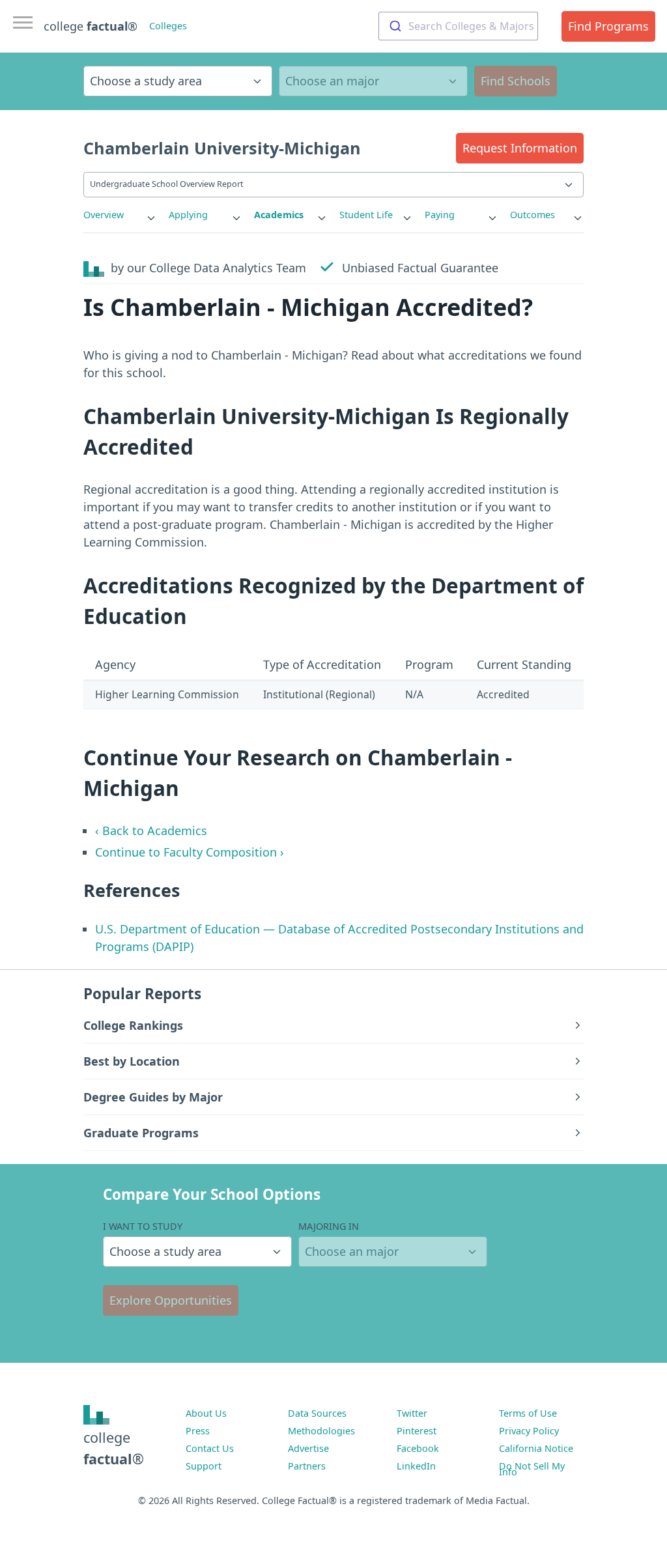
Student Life (366, 214)
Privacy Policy (529, 1431)
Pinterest (416, 1431)
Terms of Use (528, 1413)
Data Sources (317, 1413)
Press (198, 1431)
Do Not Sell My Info (532, 1469)
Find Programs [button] (608, 26)
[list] (120, 215)
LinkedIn (416, 1466)
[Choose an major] (373, 81)
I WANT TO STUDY (142, 1226)
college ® (90, 26)
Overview (103, 214)
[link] (120, 215)
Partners (307, 1466)
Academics (279, 214)
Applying (188, 214)
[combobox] (458, 26)
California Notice (536, 1448)
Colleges (168, 26)
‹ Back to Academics (151, 830)
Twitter (412, 1413)
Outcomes (532, 214)
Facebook (418, 1448)
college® (113, 1448)
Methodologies (321, 1431)
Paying (440, 214)
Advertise (308, 1448)
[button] (520, 148)
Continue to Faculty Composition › (189, 852)
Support (203, 1466)
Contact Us (210, 1448)
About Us (206, 1413)
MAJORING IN (328, 1226)
